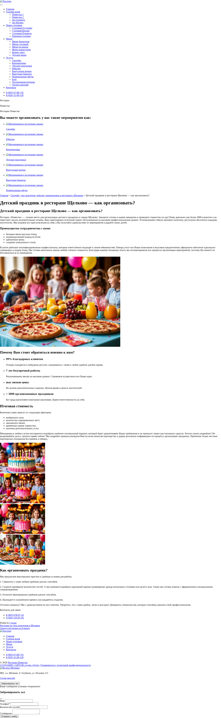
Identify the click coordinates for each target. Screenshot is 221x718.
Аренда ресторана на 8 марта (15, 628)
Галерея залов (13, 12)
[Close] (1, 698)
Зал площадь (18, 20)
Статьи (13, 623)
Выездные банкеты (22, 74)
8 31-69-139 (14, 95)
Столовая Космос (21, 30)
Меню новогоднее (21, 49)
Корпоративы (19, 63)
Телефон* (5, 704)
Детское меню (19, 55)
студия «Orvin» (20, 665)
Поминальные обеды (23, 76)
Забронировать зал (10, 683)
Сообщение (6, 713)
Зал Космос (18, 22)
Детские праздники (22, 66)
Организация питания (23, 82)
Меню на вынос (20, 47)
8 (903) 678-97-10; (15, 615)
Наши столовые (14, 25)
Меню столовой (20, 44)
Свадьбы (16, 60)
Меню (9, 39)
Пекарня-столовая (21, 36)
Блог (14, 79)
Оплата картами (20, 84)
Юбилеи (16, 68)
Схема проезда (7, 678)
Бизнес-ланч (18, 52)
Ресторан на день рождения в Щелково (20, 625)
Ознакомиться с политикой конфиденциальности (65, 665)
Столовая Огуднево (22, 28)
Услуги (9, 57)
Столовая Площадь (22, 33)
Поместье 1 (18, 14)
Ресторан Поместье (18, 662)
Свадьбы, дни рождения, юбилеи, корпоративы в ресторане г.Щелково (47, 195)
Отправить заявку (9, 716)
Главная (10, 9)
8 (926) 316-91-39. (15, 617)
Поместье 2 (18, 17)
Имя (2, 701)
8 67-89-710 (14, 92)
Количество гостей (9, 707)
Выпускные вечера (22, 71)
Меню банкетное (20, 41)
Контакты (11, 87)
